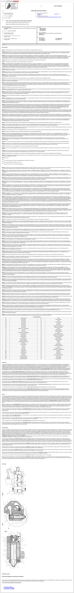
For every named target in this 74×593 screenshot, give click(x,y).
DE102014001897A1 (8, 588)
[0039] (13, 588)
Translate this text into (3, 1)
